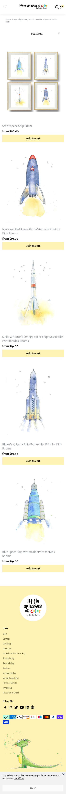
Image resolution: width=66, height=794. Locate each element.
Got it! (33, 788)
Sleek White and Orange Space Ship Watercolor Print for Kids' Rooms (32, 339)
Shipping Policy (9, 673)
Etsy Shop (7, 644)
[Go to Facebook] (5, 708)
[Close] (63, 774)
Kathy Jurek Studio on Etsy (14, 653)
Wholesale (7, 688)
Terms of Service (10, 683)
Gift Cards (7, 649)
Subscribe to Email (11, 693)
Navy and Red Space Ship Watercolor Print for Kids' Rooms (31, 231)
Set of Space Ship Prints (17, 126)
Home (8, 19)
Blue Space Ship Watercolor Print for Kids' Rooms (28, 554)
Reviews (6, 668)
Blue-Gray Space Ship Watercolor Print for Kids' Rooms (32, 446)
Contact (6, 639)
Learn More (19, 778)
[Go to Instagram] (10, 708)
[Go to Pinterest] (32, 708)
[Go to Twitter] (16, 708)
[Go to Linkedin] (27, 708)
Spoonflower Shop (11, 678)
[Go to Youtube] (22, 708)
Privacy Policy (8, 658)
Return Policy (8, 663)
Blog (5, 634)
